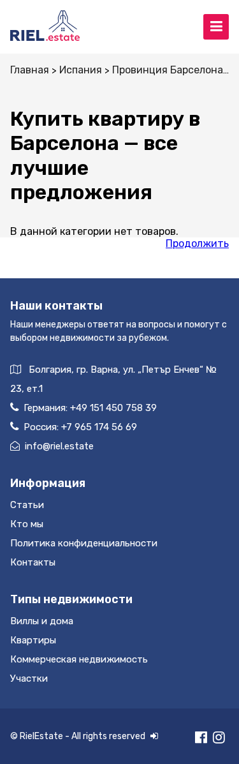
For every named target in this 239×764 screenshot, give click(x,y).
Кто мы (26, 524)
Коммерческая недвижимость (79, 659)
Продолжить (197, 243)
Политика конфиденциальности (83, 543)
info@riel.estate (59, 446)
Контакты (32, 562)
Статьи (27, 505)
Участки (29, 678)
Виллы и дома (41, 621)
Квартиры (33, 640)
